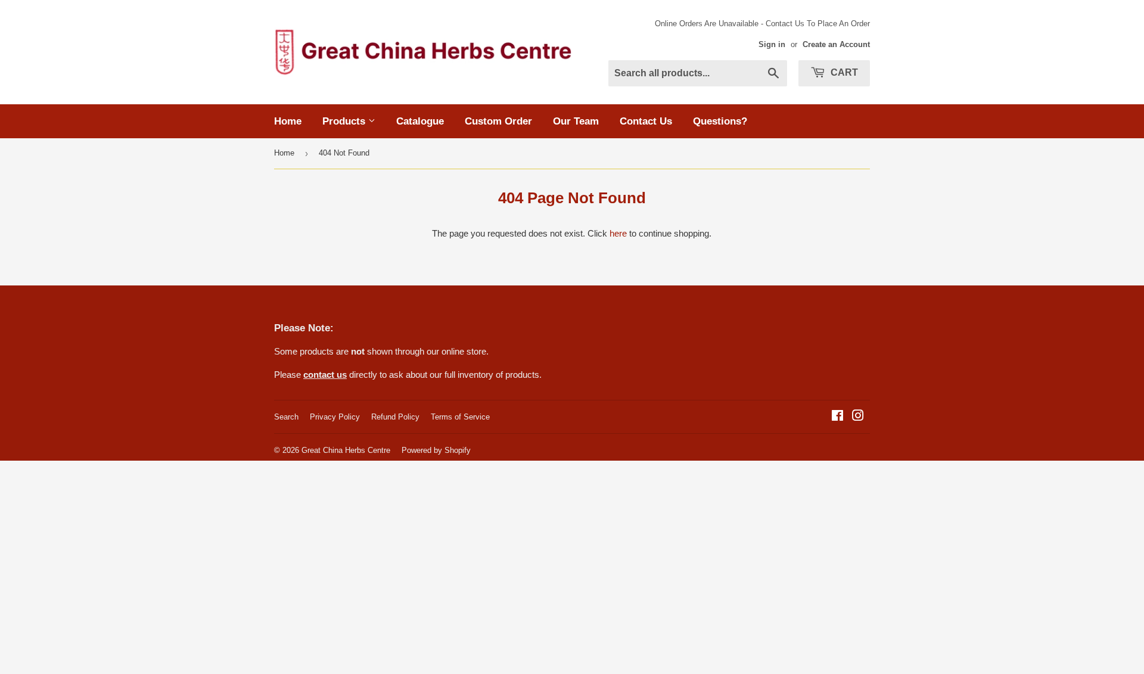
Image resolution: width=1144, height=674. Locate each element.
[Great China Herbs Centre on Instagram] (858, 417)
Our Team (576, 121)
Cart (843, 72)
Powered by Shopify (436, 450)
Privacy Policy (335, 416)
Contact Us (646, 121)
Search (286, 416)
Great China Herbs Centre (345, 450)
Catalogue (420, 121)
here (618, 233)
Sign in (771, 44)
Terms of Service (460, 416)
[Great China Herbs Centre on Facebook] (837, 417)
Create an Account (836, 44)
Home (287, 121)
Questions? (720, 121)
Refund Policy (395, 416)
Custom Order (498, 121)
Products (345, 121)
